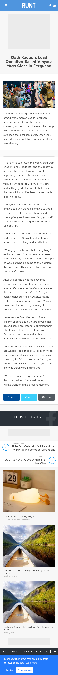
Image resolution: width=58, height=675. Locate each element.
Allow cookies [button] (25, 670)
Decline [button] (9, 670)
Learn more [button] (31, 663)
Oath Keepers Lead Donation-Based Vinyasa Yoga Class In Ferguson (29, 62)
